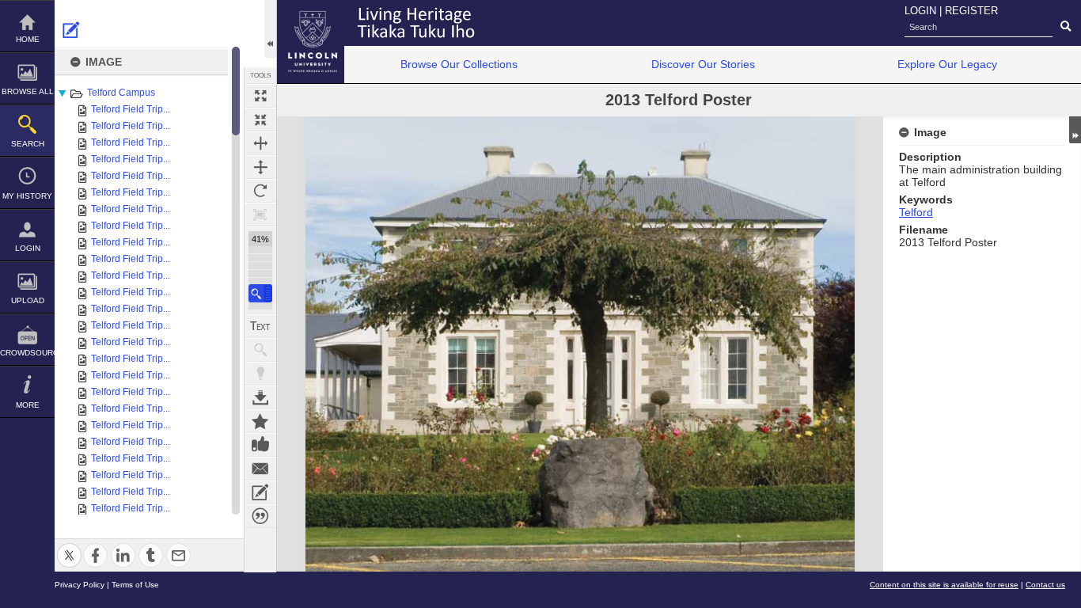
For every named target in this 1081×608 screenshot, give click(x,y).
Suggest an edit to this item (71, 30)
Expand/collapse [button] (1075, 129)
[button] (260, 293)
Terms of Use (135, 584)
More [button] (28, 405)
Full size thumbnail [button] (260, 96)
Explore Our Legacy (947, 64)
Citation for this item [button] (260, 516)
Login (27, 248)
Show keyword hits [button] (260, 350)
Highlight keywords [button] (260, 374)
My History (27, 196)
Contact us (1045, 584)
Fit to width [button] (260, 143)
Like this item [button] (260, 445)
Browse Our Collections (459, 64)
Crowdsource (27, 352)
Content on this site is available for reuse (944, 584)
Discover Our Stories (703, 64)
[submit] (1066, 27)
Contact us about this (260, 469)
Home (28, 39)
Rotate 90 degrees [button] (260, 191)
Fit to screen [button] (260, 119)
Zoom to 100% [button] (260, 214)
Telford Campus (121, 92)
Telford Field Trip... (130, 109)
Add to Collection (260, 421)
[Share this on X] (69, 546)
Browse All (28, 91)
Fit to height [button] (260, 167)
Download (260, 397)
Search (27, 143)
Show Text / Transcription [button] (260, 326)
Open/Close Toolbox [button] (270, 29)
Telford (916, 212)
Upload (27, 300)
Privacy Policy (79, 584)
